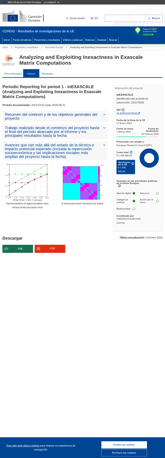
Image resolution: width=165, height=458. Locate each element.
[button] (94, 18)
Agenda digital (123, 193)
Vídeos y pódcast (72, 40)
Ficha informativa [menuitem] (13, 73)
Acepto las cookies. (124, 444)
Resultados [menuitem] (47, 73)
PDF (52, 248)
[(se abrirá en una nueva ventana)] (28, 16)
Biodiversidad (123, 208)
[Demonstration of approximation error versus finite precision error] (27, 182)
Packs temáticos (22, 40)
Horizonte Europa (54, 47)
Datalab (101, 40)
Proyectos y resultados (47, 40)
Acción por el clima (146, 201)
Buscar (113, 40)
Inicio (7, 40)
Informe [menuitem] (31, 73)
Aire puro (144, 193)
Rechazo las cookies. (124, 452)
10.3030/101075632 (126, 113)
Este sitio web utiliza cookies (23, 445)
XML (20, 248)
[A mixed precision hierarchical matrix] (82, 182)
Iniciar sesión (77, 18)
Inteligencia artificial (122, 201)
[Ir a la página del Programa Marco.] (8, 60)
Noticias (90, 40)
